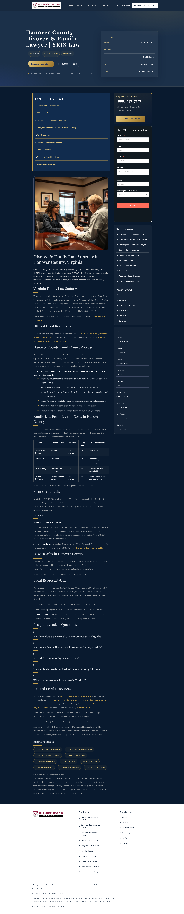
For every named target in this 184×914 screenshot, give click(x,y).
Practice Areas (91, 5)
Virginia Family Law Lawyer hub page (75, 696)
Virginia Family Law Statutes (48, 105)
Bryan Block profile (85, 707)
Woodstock (120, 414)
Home (71, 5)
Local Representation (45, 150)
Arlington (120, 359)
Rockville (120, 381)
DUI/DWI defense (40, 707)
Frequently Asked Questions (48, 157)
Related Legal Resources (46, 164)
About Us (80, 5)
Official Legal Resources (46, 113)
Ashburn (119, 348)
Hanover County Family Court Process (52, 120)
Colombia (120, 425)
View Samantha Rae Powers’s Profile (87, 548)
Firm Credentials (43, 135)
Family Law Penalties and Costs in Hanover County (56, 127)
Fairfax (119, 337)
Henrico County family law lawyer (64, 700)
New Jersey (120, 392)
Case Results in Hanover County (49, 142)
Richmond (120, 370)
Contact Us (105, 5)
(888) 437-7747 (123, 5)
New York (120, 403)
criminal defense (94, 704)
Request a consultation (145, 5)
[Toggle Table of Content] (107, 96)
